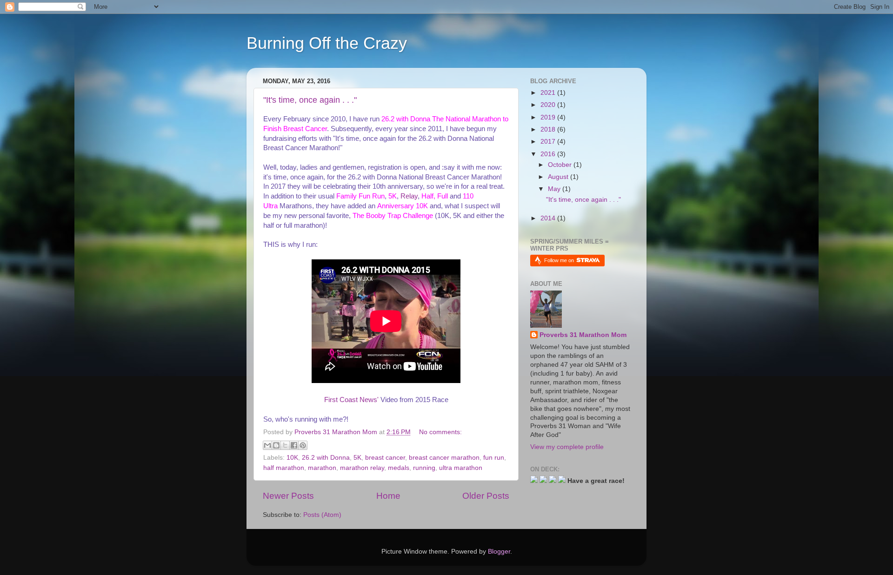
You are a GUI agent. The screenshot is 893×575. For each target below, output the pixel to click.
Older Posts (485, 496)
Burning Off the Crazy (327, 43)
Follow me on (559, 260)
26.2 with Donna (326, 457)
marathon (322, 467)
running (424, 467)
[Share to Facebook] (294, 445)
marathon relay (362, 467)
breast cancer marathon (444, 457)
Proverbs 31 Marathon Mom (583, 334)
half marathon (283, 467)
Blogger (499, 551)
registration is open (396, 167)
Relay (409, 196)
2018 (548, 129)
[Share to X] (285, 445)
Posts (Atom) (322, 514)
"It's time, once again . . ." (310, 100)
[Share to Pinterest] (302, 445)
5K (357, 457)
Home (388, 496)
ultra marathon (460, 467)
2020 (548, 104)
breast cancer (385, 457)
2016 (548, 154)
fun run (493, 457)
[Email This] (267, 445)
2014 (548, 218)
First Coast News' (351, 399)
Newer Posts (288, 496)
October (560, 164)
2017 (548, 141)
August (559, 176)
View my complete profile (567, 446)
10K (292, 457)
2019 (548, 117)
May (555, 188)
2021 (548, 92)
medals (398, 467)
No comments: (440, 432)
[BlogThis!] (276, 445)
